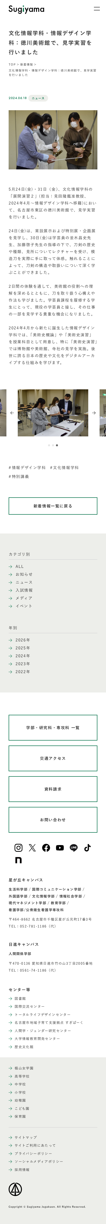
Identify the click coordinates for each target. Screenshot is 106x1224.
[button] (49, 445)
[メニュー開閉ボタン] (93, 8)
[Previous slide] (12, 412)
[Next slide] (94, 412)
